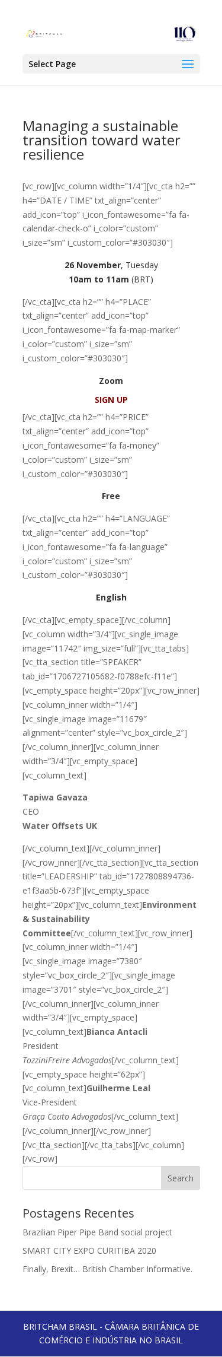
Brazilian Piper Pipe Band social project (97, 1232)
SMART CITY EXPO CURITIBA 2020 (89, 1250)
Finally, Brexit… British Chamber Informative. (107, 1269)
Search (181, 1178)
